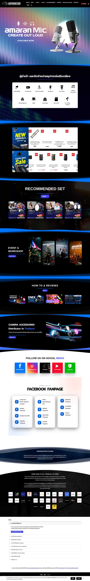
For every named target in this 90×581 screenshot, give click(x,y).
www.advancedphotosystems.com (34, 568)
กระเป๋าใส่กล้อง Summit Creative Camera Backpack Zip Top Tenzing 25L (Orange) (40, 143)
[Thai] (85, 3)
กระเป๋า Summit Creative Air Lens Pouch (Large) (28, 142)
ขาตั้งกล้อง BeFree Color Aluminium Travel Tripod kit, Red (73, 166)
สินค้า (32, 2)
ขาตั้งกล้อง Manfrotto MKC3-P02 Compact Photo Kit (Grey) (49, 166)
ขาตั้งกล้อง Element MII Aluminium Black (61, 165)
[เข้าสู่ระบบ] (88, 3)
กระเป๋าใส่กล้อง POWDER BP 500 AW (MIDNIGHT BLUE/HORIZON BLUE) (36, 166)
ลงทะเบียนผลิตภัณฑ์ (50, 2)
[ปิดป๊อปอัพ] (83, 578)
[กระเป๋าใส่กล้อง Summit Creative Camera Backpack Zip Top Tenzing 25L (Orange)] (41, 134)
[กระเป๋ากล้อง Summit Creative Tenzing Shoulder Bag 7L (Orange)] (65, 134)
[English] (84, 3)
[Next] (86, 36)
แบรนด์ (37, 2)
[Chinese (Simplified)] (82, 3)
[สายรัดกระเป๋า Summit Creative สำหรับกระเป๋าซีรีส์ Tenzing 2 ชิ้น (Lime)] (53, 134)
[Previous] (3, 36)
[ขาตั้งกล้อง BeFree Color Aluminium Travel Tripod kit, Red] (73, 157)
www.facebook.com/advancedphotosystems (68, 568)
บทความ (43, 2)
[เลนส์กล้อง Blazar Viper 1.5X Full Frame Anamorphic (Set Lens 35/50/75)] (78, 134)
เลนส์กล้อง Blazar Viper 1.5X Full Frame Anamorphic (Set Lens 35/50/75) (77, 143)
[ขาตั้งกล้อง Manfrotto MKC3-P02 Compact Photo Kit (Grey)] (49, 157)
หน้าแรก (28, 2)
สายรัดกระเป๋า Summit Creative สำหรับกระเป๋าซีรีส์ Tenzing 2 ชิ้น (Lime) (53, 143)
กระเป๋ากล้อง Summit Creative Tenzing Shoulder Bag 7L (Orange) (65, 143)
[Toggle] (9, 523)
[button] (31, 5)
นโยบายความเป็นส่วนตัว (52, 577)
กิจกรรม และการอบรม (67, 2)
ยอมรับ (79, 578)
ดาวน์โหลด (59, 2)
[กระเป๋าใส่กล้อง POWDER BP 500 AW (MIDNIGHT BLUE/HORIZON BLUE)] (37, 157)
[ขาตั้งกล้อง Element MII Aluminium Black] (61, 157)
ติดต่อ (28, 5)
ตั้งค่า (21, 579)
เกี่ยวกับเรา (76, 2)
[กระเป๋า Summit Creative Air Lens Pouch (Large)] (28, 134)
